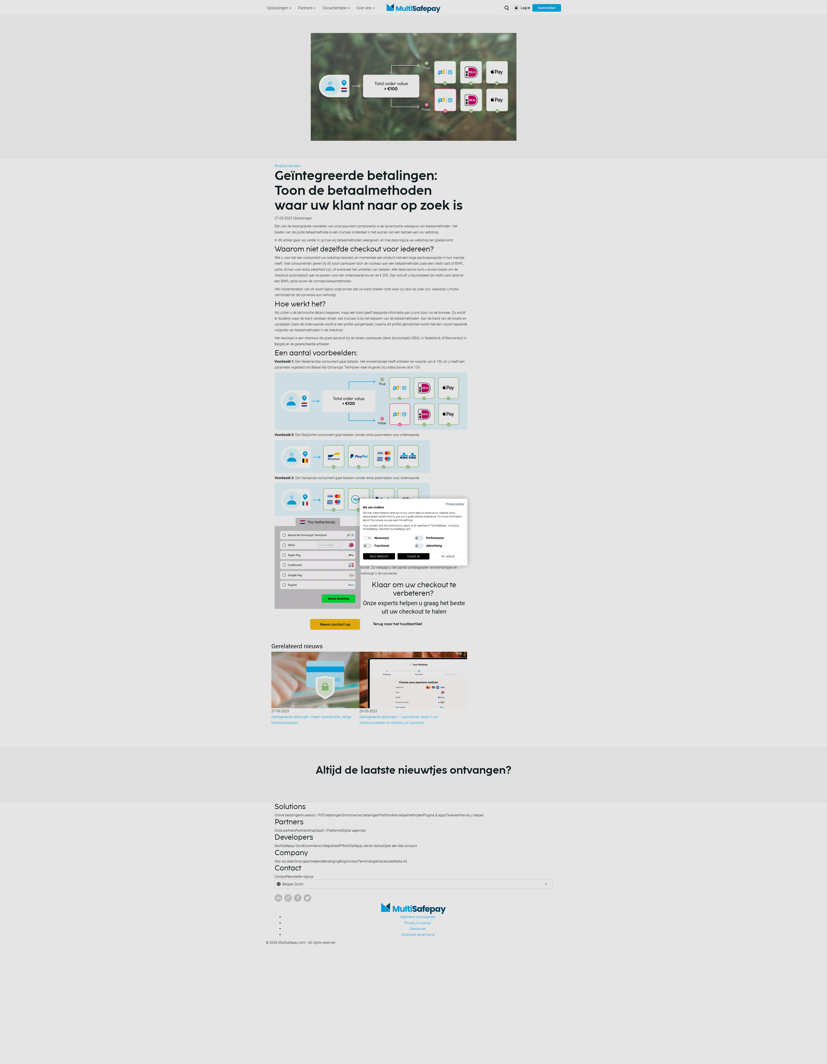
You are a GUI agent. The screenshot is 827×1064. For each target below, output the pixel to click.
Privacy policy (455, 504)
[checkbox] (367, 538)
